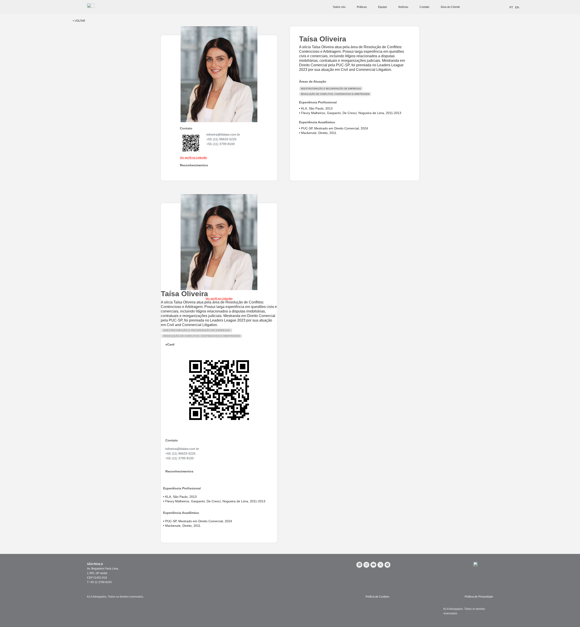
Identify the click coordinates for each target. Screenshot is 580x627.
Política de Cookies (377, 596)
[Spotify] (387, 565)
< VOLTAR (78, 20)
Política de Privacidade (479, 596)
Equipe (382, 7)
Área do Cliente (450, 7)
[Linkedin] (359, 565)
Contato (424, 7)
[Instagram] (366, 565)
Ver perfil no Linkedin (193, 157)
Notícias (403, 7)
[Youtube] (373, 565)
